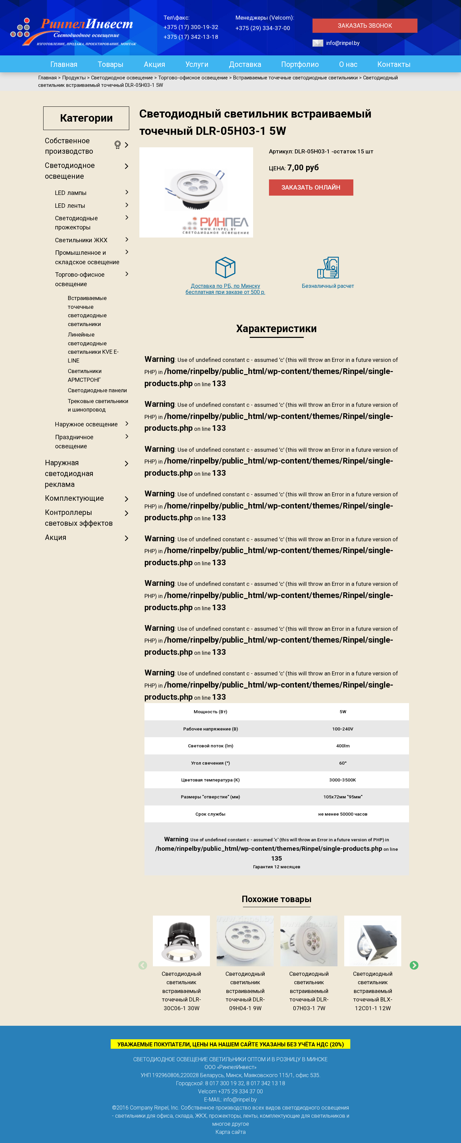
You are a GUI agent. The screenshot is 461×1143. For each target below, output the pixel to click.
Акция (154, 64)
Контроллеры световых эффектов (79, 517)
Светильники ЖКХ (81, 240)
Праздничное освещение (74, 441)
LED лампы (71, 192)
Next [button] (412, 964)
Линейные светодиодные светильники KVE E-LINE (93, 347)
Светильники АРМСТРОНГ (85, 375)
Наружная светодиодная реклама (69, 473)
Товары (111, 64)
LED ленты (70, 205)
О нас (348, 64)
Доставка (245, 64)
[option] (181, 964)
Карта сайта (231, 1132)
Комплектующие (74, 498)
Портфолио (300, 64)
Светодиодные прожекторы (76, 223)
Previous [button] (141, 964)
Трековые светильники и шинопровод (98, 405)
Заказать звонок (365, 25)
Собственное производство (69, 146)
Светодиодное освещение (70, 170)
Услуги (197, 64)
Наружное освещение (86, 424)
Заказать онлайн (311, 187)
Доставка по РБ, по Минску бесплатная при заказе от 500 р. (225, 289)
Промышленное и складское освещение (87, 257)
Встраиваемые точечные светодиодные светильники (87, 311)
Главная (64, 64)
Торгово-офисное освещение (80, 279)
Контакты (394, 64)
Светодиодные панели (97, 390)
